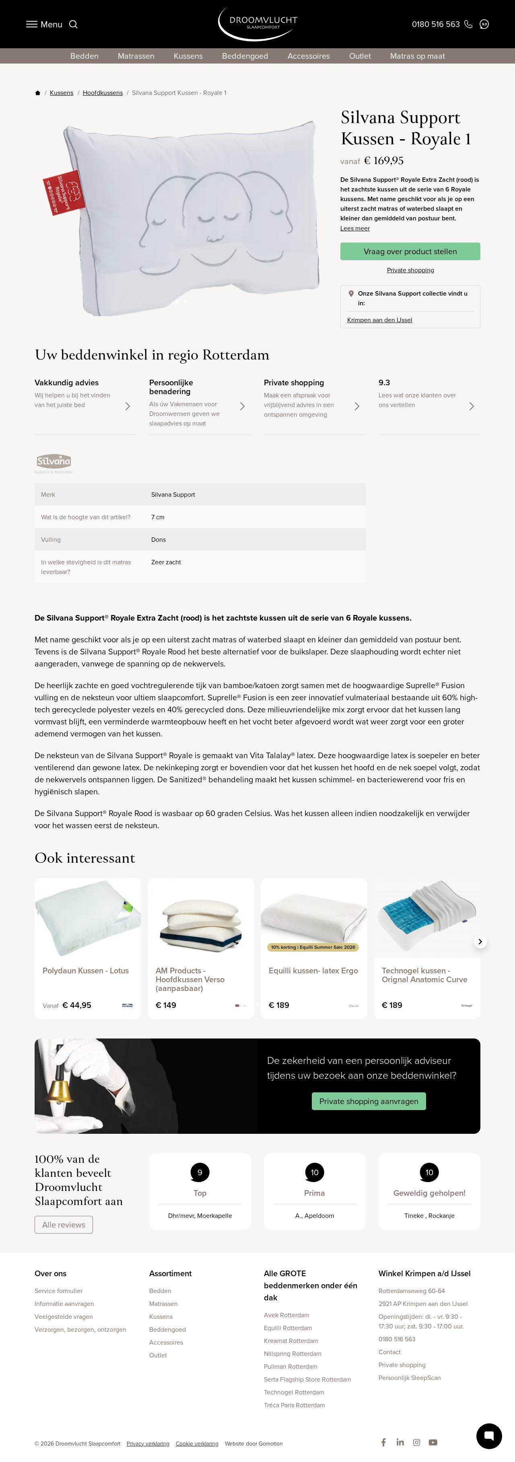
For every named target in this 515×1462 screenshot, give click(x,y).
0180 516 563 (397, 1339)
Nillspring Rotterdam (292, 1353)
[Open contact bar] (489, 1436)
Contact (390, 1351)
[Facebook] (385, 1443)
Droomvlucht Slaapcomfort (257, 24)
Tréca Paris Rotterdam (294, 1404)
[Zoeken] (73, 24)
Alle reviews (63, 1224)
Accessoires (309, 56)
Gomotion (271, 1443)
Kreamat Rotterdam (291, 1340)
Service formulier (58, 1290)
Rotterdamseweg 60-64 (412, 1290)
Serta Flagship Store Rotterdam (307, 1379)
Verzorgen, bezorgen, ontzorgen (80, 1329)
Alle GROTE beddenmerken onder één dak (310, 1285)
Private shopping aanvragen (368, 1101)
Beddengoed (245, 56)
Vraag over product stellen (410, 251)
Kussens (188, 56)
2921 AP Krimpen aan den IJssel (423, 1303)
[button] (314, 212)
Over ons (50, 1273)
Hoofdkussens (103, 92)
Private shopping (410, 269)
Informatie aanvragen (64, 1303)
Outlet (360, 56)
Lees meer (355, 228)
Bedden (84, 56)
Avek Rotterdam (286, 1314)
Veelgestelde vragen (64, 1316)
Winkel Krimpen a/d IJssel (425, 1273)
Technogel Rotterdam (294, 1392)
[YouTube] (434, 1443)
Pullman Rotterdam (290, 1366)
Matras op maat (417, 56)
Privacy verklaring (148, 1443)
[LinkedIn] (401, 1443)
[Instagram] (418, 1443)
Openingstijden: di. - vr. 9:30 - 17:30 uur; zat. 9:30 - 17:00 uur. (421, 1321)
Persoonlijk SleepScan (410, 1377)
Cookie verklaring (197, 1443)
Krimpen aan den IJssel (379, 319)
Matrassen (136, 56)
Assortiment (170, 1273)
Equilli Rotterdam (288, 1327)
